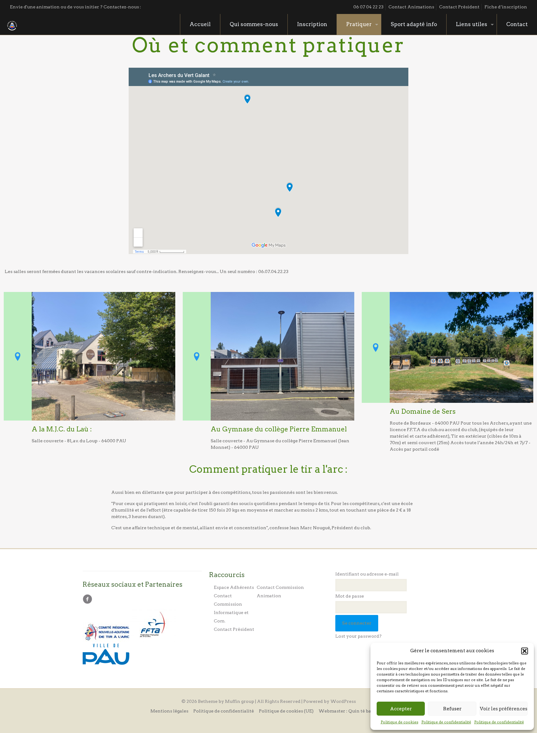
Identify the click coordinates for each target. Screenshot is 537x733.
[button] (524, 651)
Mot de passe (349, 596)
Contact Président (459, 6)
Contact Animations (411, 6)
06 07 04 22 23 (368, 6)
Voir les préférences (503, 709)
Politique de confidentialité (446, 722)
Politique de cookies (399, 722)
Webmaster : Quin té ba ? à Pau (353, 710)
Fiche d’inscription (505, 6)
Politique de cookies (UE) (286, 710)
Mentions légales (169, 710)
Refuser (452, 709)
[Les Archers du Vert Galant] (12, 24)
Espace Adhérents (234, 587)
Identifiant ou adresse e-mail (367, 573)
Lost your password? (358, 636)
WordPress (343, 701)
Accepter (401, 709)
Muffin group (239, 701)
